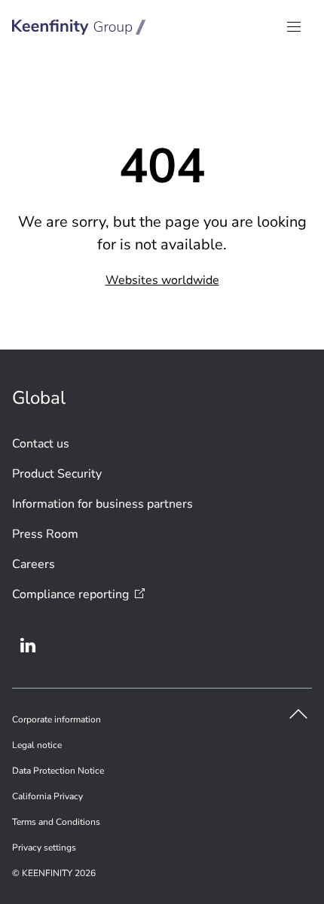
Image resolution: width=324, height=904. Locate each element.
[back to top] (298, 714)
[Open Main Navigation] (294, 27)
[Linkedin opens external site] (28, 646)
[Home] (79, 27)
